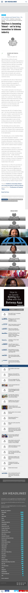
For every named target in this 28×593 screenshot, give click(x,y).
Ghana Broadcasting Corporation (8, 561)
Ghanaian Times (5, 530)
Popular (6, 309)
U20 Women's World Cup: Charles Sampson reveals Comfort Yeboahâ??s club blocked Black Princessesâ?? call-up (14, 335)
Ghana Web (4, 512)
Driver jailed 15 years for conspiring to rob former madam (14, 314)
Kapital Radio (4, 571)
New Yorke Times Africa (6, 551)
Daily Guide (4, 516)
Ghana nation (4, 540)
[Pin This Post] (21, 591)
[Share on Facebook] (7, 591)
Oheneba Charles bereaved (12, 467)
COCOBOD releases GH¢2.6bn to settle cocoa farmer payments (13, 401)
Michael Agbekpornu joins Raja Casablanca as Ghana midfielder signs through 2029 (13, 351)
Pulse (3, 518)
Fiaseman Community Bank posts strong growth (14, 385)
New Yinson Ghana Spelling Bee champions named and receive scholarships (13, 436)
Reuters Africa (4, 544)
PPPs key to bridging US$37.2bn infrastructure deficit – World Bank (14, 380)
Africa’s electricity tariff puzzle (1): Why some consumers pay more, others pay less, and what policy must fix (14, 475)
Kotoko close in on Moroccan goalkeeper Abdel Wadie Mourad (13, 329)
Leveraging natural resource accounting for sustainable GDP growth (13, 463)
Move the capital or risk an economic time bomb (14, 412)
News (21, 199)
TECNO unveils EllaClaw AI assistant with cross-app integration (14, 446)
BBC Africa (4, 534)
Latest (13, 309)
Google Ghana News (6, 528)
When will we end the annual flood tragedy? (14, 423)
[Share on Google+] (25, 591)
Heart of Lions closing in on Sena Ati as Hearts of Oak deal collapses (14, 325)
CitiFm (3, 514)
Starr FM (3, 563)
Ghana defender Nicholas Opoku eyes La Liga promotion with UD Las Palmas (14, 356)
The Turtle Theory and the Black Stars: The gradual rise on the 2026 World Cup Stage (14, 452)
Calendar (20, 309)
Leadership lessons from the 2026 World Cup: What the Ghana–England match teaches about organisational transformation (14, 430)
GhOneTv (3, 557)
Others (3, 567)
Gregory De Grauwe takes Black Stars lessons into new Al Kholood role (14, 362)
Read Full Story (5, 192)
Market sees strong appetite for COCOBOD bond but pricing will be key (14, 375)
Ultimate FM (4, 547)
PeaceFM (4, 553)
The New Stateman (5, 573)
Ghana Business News (6, 532)
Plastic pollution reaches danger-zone (14, 369)
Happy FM (4, 569)
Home (2, 17)
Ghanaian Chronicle (5, 536)
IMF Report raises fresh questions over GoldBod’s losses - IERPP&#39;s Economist (14, 320)
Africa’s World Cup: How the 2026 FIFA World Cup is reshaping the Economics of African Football (14, 441)
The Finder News (5, 565)
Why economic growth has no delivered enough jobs (13, 418)
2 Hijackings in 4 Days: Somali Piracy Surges (13, 340)
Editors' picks (16, 199)
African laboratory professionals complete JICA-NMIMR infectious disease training (13, 390)
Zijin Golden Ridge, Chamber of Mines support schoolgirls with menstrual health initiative (13, 396)
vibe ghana (4, 549)
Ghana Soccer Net (5, 526)
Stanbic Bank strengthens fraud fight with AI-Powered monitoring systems (13, 458)
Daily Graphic (4, 545)
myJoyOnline (4, 524)
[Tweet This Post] (16, 591)
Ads (2, 575)
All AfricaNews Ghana (6, 542)
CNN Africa (4, 555)
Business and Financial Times (12, 17)
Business (10, 199)
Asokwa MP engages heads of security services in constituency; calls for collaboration (14, 345)
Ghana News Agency (6, 522)
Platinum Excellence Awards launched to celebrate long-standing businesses (14, 407)
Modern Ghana (5, 559)
